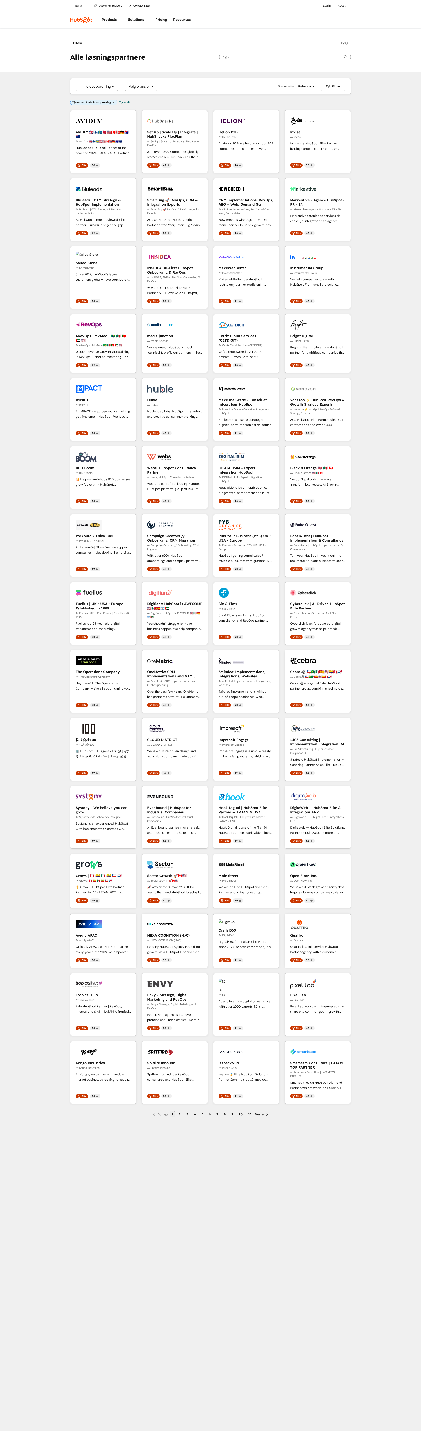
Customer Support (110, 5)
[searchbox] (285, 57)
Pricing (161, 20)
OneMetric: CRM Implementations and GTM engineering (170, 674)
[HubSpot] (81, 19)
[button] (346, 43)
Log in (327, 5)
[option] (95, 86)
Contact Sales (142, 5)
